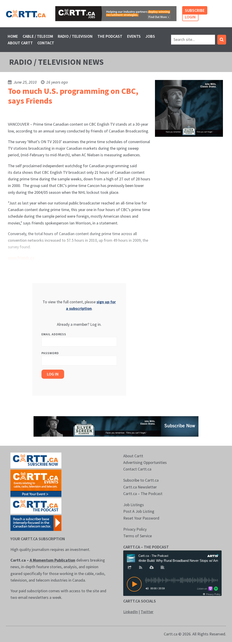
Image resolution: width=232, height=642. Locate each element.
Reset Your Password (141, 518)
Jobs (150, 36)
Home (13, 36)
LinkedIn (130, 611)
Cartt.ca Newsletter (140, 487)
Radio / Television (75, 36)
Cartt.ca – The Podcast (142, 493)
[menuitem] (13, 36)
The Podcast (109, 36)
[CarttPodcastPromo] (35, 505)
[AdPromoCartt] (35, 522)
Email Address (53, 334)
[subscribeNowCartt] (35, 460)
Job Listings (133, 504)
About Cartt (20, 42)
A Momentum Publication (52, 560)
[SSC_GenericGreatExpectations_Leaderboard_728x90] (116, 425)
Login (190, 17)
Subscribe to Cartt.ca (141, 480)
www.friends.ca (21, 257)
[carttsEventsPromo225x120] (35, 482)
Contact (45, 42)
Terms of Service (137, 535)
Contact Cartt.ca (137, 469)
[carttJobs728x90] (115, 13)
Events (134, 36)
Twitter (147, 611)
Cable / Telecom (38, 36)
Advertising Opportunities (145, 462)
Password (50, 353)
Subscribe (195, 10)
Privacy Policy (135, 529)
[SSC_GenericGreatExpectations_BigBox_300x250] (189, 107)
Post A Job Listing (138, 511)
